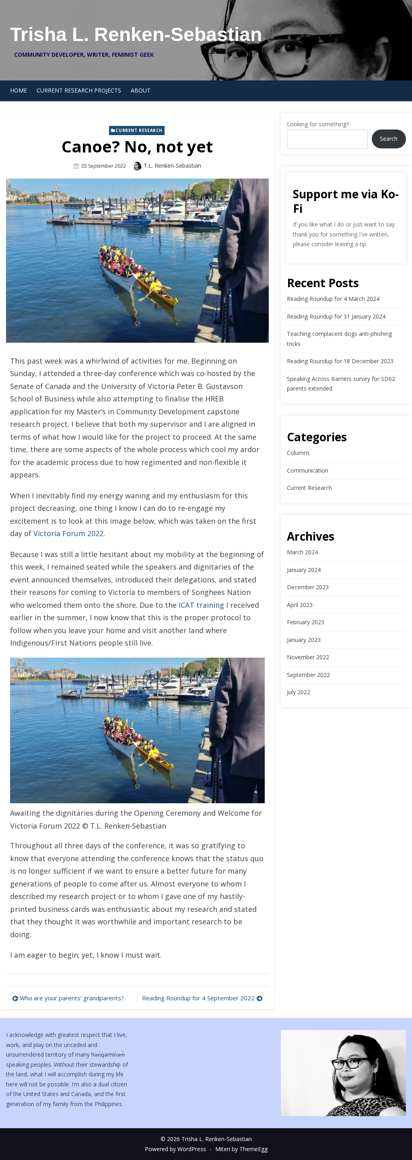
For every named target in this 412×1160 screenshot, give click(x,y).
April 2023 (300, 605)
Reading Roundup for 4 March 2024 (333, 298)
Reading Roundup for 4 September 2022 (198, 998)
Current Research (139, 130)
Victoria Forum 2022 (68, 533)
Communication (307, 470)
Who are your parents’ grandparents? (72, 998)
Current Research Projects (79, 90)
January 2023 (304, 640)
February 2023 (305, 622)
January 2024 (304, 570)
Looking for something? (318, 124)
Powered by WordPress (175, 1149)
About (140, 90)
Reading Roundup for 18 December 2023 (340, 361)
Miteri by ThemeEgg (241, 1149)
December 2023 (308, 587)
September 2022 (308, 675)
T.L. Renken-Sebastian (172, 165)
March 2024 (302, 552)
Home (18, 90)
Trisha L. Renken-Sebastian (136, 34)
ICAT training (201, 605)
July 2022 (298, 692)
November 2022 (308, 657)
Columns (298, 453)
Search (389, 138)
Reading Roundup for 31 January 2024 (336, 316)
